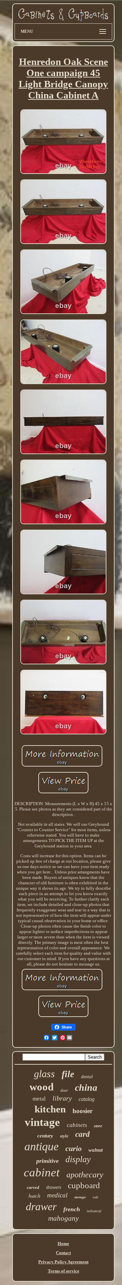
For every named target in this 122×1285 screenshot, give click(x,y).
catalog (87, 1099)
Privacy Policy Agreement (63, 1261)
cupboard (84, 1185)
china (86, 1087)
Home (63, 1243)
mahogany (63, 1218)
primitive (47, 1160)
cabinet (42, 1172)
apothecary (84, 1174)
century (45, 1135)
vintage (42, 1122)
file (68, 1074)
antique (41, 1146)
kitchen (50, 1109)
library (62, 1098)
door (64, 1090)
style (64, 1135)
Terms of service (63, 1270)
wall (95, 1197)
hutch (34, 1195)
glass (44, 1073)
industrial (94, 1211)
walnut (95, 1150)
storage (80, 1197)
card (82, 1134)
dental (87, 1076)
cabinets (77, 1125)
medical (57, 1195)
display (78, 1159)
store (98, 1126)
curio (73, 1148)
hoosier (83, 1110)
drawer (41, 1206)
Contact (63, 1252)
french (71, 1209)
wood (41, 1087)
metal (39, 1098)
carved (33, 1187)
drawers (53, 1187)
